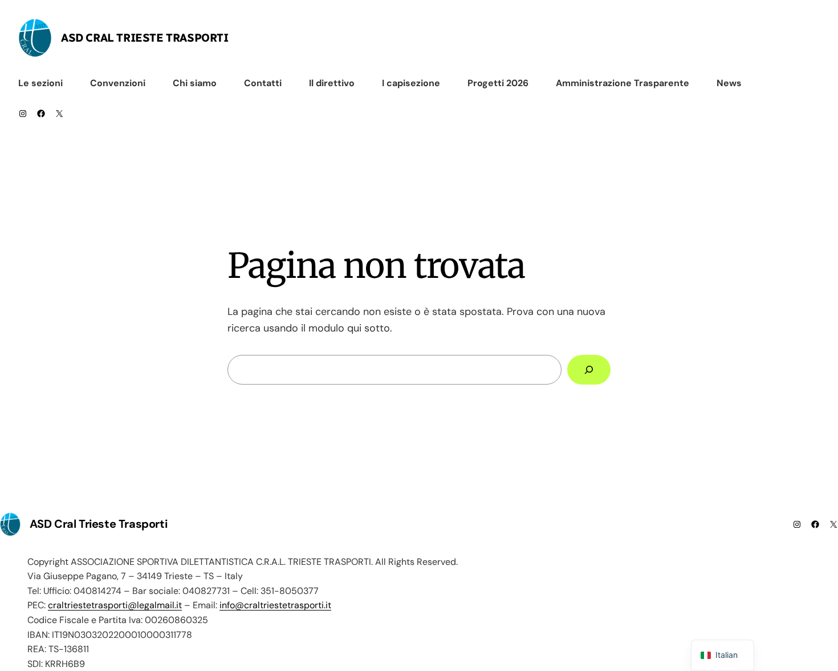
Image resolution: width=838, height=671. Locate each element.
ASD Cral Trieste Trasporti (145, 38)
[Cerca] (589, 370)
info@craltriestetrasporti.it (275, 605)
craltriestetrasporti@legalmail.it (115, 605)
